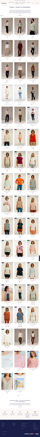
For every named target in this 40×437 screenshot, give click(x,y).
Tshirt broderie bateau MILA (33, 235)
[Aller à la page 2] (22, 395)
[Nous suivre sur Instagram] (3, 431)
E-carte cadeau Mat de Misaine (24, 423)
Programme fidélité (23, 424)
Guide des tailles (23, 425)
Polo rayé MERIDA (33, 257)
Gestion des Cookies (35, 429)
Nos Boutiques (13, 423)
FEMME (17, 2)
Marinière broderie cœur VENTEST (7, 35)
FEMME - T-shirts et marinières (7, 5)
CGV (33, 426)
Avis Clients (34, 423)
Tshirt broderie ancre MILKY (20, 235)
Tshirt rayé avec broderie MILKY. (20, 213)
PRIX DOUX (28, 2)
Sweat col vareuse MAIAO (7, 346)
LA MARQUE (21, 3)
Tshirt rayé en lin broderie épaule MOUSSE (33, 368)
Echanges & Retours (35, 425)
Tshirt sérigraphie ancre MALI (33, 324)
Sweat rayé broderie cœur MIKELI (7, 257)
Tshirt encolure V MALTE (7, 324)
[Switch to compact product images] (3, 15)
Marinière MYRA (32, 35)
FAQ (21, 427)
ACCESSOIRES (24, 2)
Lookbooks (3, 425)
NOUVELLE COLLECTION (11, 2)
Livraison (34, 424)
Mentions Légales (35, 427)
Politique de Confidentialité (35, 428)
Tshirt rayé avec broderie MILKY (33, 213)
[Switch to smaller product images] (2, 15)
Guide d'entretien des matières (24, 426)
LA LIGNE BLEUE (17, 3)
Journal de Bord (3, 426)
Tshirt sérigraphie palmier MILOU (7, 213)
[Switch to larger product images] (1, 15)
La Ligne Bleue (3, 424)
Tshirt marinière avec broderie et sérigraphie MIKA (20, 257)
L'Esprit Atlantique (3, 423)
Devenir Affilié (13, 424)
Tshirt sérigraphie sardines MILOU (33, 124)
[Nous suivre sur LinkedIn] (6, 431)
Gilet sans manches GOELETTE (33, 346)
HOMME (20, 2)
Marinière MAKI (7, 102)
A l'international (13, 425)
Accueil (2, 5)
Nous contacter (22, 428)
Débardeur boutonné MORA (33, 146)
